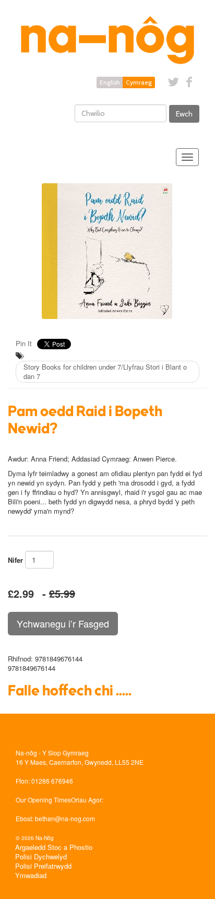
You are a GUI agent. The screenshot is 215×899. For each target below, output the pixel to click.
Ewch (184, 114)
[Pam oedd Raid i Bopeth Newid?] (107, 251)
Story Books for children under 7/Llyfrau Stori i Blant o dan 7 (105, 371)
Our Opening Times (43, 799)
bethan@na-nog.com (65, 818)
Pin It (24, 343)
